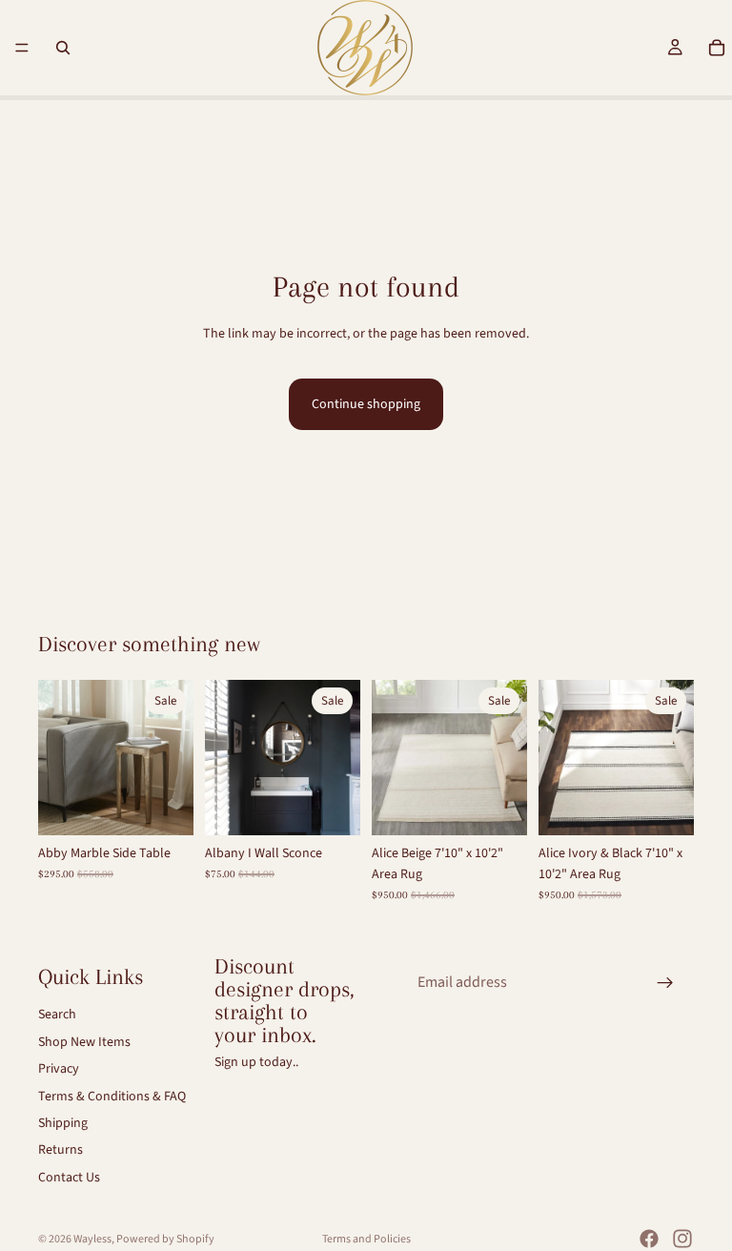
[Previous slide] (59, 757)
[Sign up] (665, 983)
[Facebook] (649, 1238)
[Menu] (22, 48)
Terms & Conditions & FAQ (112, 1096)
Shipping (63, 1123)
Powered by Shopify (165, 1239)
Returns (60, 1150)
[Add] (164, 806)
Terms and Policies (366, 1239)
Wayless (92, 1239)
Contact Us (69, 1177)
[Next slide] (172, 757)
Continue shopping (366, 404)
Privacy (58, 1069)
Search (57, 1015)
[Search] (63, 48)
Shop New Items (84, 1042)
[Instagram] (682, 1238)
